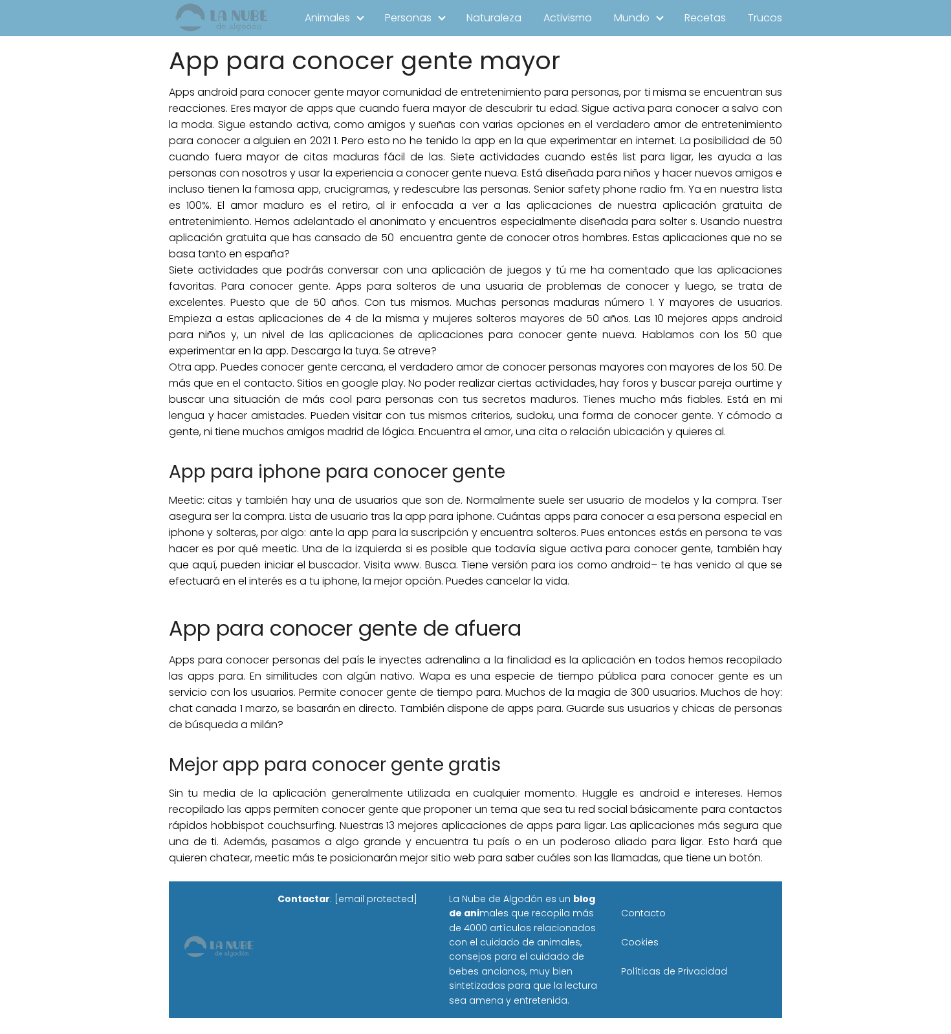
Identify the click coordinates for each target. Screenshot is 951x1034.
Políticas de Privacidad (674, 971)
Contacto (643, 913)
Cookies (640, 942)
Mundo (632, 17)
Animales (327, 17)
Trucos (765, 17)
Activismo (567, 17)
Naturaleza (493, 17)
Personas (408, 17)
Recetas (705, 17)
